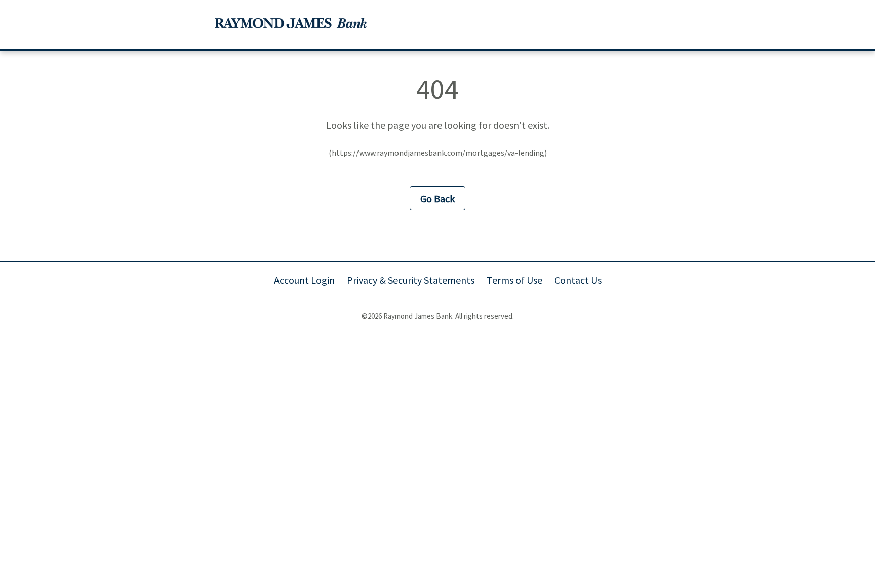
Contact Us (578, 280)
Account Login (304, 280)
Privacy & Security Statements (410, 280)
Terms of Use (514, 280)
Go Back (437, 198)
